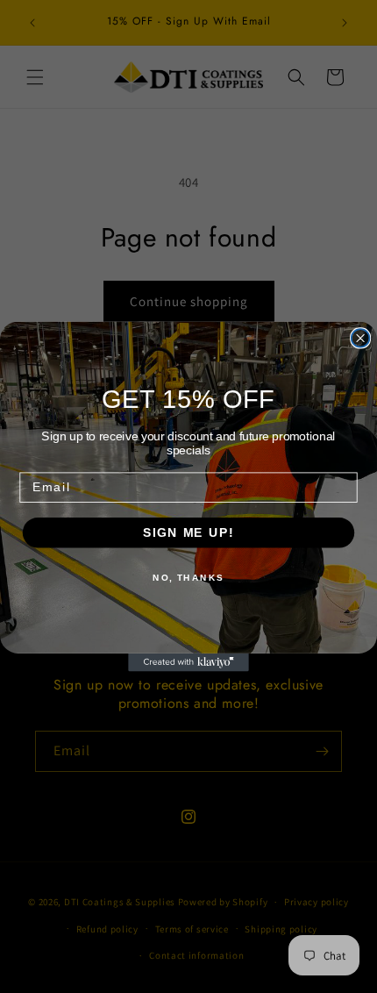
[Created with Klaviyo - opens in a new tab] (188, 663)
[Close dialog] (361, 338)
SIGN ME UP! (188, 532)
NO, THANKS (188, 578)
